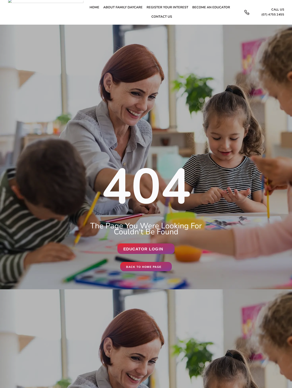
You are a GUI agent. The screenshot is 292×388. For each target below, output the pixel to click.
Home (94, 7)
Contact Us (161, 16)
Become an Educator (211, 7)
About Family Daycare (123, 7)
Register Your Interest (167, 7)
